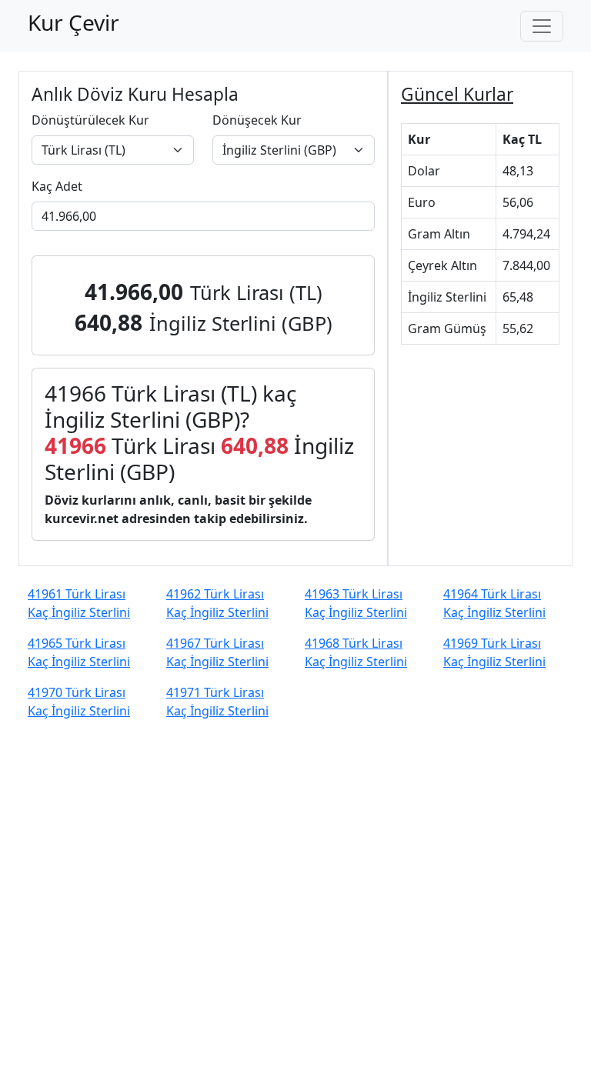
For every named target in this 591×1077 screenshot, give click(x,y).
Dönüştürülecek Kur (90, 120)
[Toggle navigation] (541, 26)
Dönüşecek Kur (257, 120)
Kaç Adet (57, 186)
